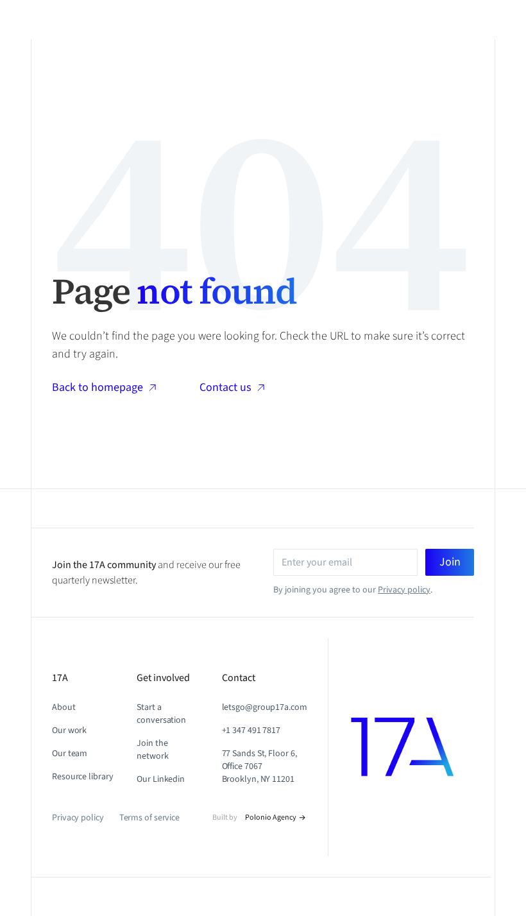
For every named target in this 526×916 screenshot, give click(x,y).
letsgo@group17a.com (264, 707)
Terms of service (149, 817)
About (64, 707)
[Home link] (412, 747)
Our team (69, 753)
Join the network (152, 750)
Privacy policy (404, 589)
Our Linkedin (161, 779)
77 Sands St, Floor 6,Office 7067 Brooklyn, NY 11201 (259, 766)
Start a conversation (161, 714)
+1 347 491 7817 (251, 730)
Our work (69, 730)
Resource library (82, 776)
